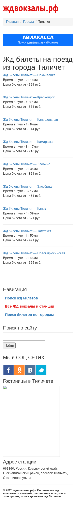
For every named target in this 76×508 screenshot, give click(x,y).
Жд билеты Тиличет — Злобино (26, 164)
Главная (12, 21)
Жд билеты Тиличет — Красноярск (29, 97)
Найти (9, 345)
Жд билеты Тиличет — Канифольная (30, 119)
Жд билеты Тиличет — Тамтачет (27, 230)
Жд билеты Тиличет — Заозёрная (28, 186)
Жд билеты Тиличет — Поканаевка (29, 75)
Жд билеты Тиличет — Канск (24, 208)
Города (28, 21)
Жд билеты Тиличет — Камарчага (28, 141)
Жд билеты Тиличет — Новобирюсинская (34, 253)
